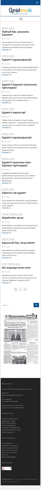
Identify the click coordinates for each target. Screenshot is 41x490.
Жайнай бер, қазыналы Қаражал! (15, 33)
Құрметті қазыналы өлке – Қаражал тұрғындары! (17, 164)
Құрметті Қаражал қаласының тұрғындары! (19, 86)
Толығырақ (8, 50)
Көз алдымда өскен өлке (16, 267)
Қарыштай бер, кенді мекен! (18, 242)
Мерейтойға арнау (13, 217)
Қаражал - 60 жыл (8, 28)
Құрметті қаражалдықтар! (17, 59)
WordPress (33, 479)
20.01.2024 (6, 39)
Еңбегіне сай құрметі (14, 192)
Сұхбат (4, 264)
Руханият (5, 214)
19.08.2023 (6, 222)
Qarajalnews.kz (7, 479)
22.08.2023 (6, 64)
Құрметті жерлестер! (14, 112)
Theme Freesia (25, 479)
